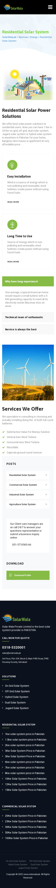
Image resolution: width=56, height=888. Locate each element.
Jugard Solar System (17, 708)
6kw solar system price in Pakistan (25, 761)
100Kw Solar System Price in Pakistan (26, 838)
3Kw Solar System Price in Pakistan (25, 750)
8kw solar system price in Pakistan (25, 773)
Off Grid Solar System (17, 691)
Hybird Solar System (16, 696)
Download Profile (22, 575)
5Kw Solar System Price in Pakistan (25, 756)
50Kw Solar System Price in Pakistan (26, 832)
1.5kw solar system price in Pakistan (26, 739)
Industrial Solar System (21, 494)
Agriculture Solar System (22, 504)
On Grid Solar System (17, 685)
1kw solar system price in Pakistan (25, 734)
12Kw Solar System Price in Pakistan (26, 784)
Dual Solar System (15, 702)
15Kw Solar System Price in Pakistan (26, 789)
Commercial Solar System (23, 485)
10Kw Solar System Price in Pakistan (26, 778)
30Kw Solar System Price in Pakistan (26, 826)
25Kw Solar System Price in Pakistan (26, 821)
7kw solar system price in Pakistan (25, 767)
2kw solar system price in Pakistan (25, 745)
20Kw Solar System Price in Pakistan (26, 815)
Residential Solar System (22, 475)
